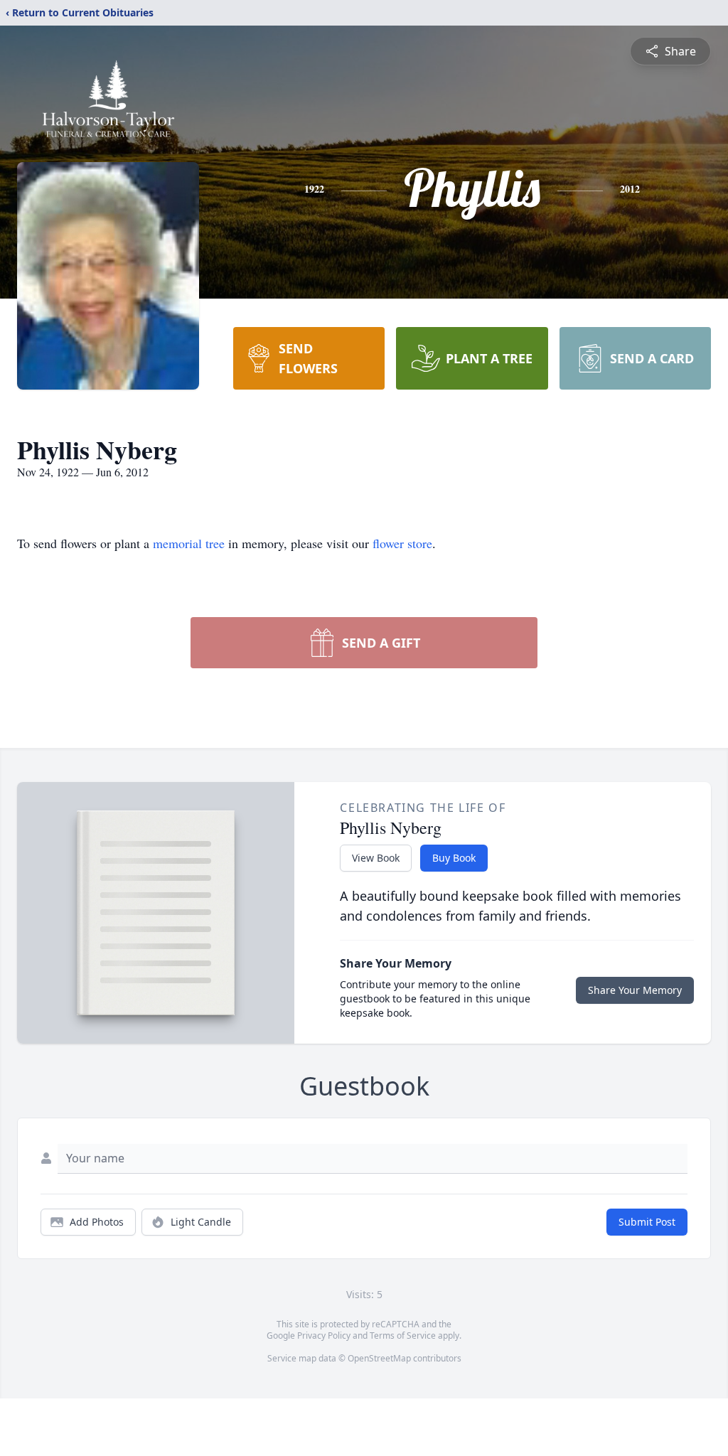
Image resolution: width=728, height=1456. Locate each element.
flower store (402, 543)
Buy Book (454, 857)
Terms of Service (403, 1335)
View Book (376, 857)
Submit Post (647, 1221)
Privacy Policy (323, 1335)
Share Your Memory (635, 990)
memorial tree (189, 543)
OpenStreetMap (379, 1358)
